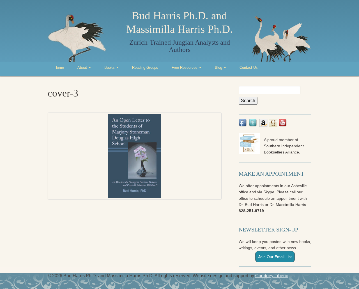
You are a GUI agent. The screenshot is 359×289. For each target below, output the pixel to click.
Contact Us (249, 67)
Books (110, 67)
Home (59, 67)
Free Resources (185, 67)
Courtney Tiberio (271, 275)
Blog (219, 67)
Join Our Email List (275, 256)
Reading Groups (145, 67)
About (82, 67)
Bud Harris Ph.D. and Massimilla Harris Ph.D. (179, 22)
